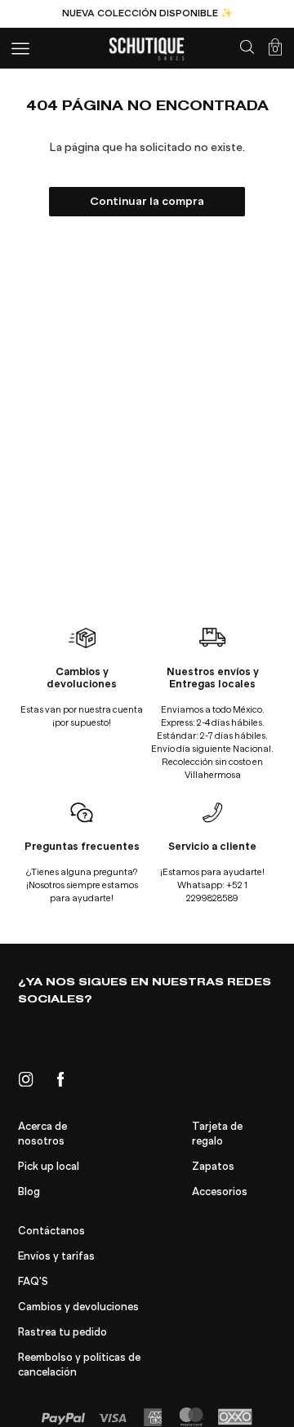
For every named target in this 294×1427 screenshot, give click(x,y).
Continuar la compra (147, 201)
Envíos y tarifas (56, 1256)
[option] (147, 13)
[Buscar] (247, 47)
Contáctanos (51, 1231)
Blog (29, 1191)
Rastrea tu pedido (62, 1332)
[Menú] (20, 48)
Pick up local (48, 1166)
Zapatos (213, 1166)
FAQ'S (33, 1281)
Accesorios (219, 1191)
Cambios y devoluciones (78, 1307)
